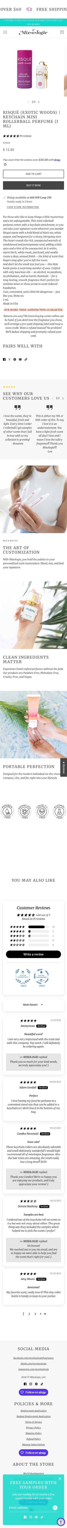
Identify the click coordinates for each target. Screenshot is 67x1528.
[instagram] (31, 1517)
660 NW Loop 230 (40, 197)
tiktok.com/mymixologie (34, 1363)
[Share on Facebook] (4, 359)
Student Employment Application (34, 1416)
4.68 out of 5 (43, 915)
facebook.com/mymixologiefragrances (33, 1358)
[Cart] (62, 32)
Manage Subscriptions (33, 1444)
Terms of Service (33, 1422)
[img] (28, 1020)
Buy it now (33, 185)
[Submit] (55, 1507)
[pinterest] (36, 1517)
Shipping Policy (33, 1433)
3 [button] (35, 1314)
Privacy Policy (33, 1427)
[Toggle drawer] (5, 32)
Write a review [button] (33, 954)
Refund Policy (33, 1438)
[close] (60, 1478)
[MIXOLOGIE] (33, 32)
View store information (23, 207)
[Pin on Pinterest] (14, 359)
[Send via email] (20, 359)
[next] (38, 102)
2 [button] (29, 1314)
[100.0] (22, 976)
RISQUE (6, 143)
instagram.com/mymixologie (33, 1369)
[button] (11, 136)
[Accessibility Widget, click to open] (61, 1522)
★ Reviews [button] (64, 767)
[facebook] (25, 1517)
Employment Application (34, 1410)
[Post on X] (9, 359)
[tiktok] (42, 1517)
